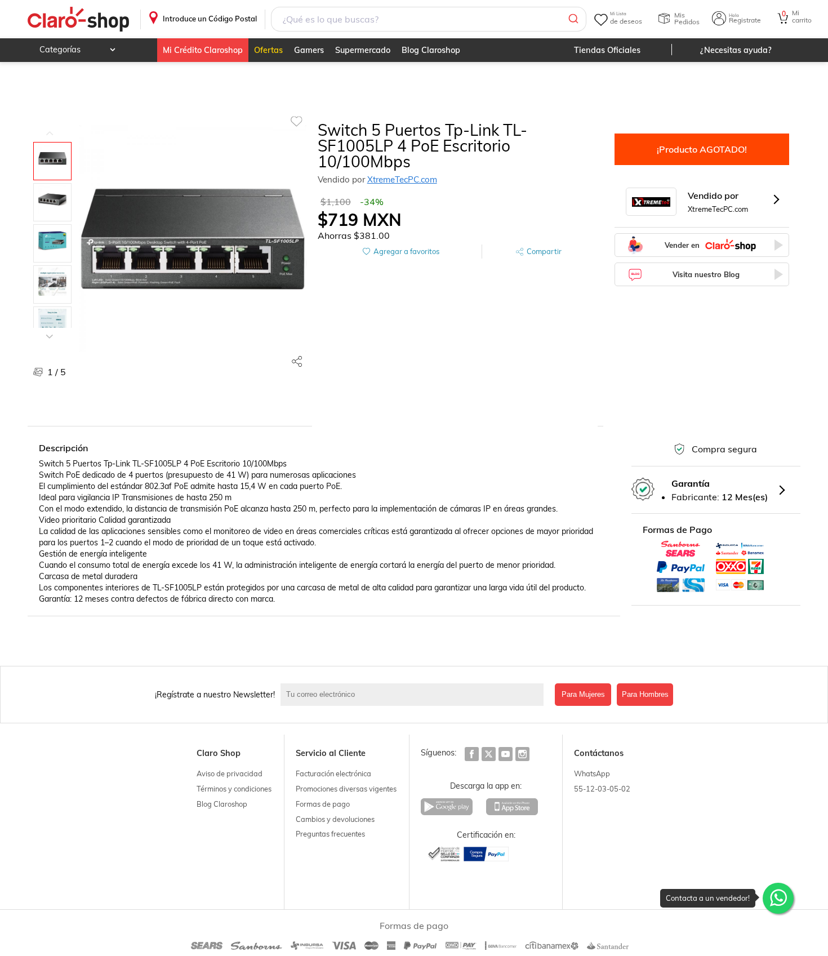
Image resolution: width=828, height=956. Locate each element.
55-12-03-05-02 (602, 788)
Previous (49, 125)
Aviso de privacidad (229, 773)
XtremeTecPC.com (402, 179)
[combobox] (428, 19)
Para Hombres (645, 694)
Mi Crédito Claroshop (203, 50)
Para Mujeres (583, 694)
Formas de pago (323, 803)
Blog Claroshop (431, 50)
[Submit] (572, 19)
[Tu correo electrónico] (415, 694)
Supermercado (362, 50)
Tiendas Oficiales (607, 50)
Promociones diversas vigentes (346, 788)
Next (49, 327)
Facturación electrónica (333, 773)
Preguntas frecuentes (330, 833)
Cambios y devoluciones (335, 819)
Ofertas (268, 50)
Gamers (309, 50)
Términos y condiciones (234, 788)
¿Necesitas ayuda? (736, 50)
